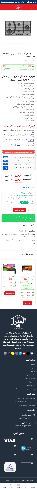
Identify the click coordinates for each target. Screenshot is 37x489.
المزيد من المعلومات (29, 187)
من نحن (33, 371)
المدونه (33, 368)
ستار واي (7, 234)
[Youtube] (24, 353)
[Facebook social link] (28, 243)
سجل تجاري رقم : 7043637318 (25, 398)
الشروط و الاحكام (30, 378)
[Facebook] (32, 353)
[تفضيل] (23, 263)
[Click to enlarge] (32, 42)
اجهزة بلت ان (15, 234)
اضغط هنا (31, 141)
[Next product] (3, 49)
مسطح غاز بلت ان (24, 240)
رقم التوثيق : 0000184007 (27, 405)
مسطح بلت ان (25, 236)
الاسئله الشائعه (30, 385)
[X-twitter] (28, 353)
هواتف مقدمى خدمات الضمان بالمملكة (23, 389)
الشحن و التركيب (30, 382)
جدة (17, 202)
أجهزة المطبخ (25, 234)
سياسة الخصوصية (30, 375)
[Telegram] (20, 353)
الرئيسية (33, 364)
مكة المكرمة (24, 202)
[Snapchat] (12, 353)
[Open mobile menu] (33, 7)
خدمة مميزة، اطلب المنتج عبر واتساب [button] (19, 218)
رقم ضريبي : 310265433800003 (25, 402)
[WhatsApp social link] (24, 243)
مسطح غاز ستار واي (12, 240)
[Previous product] (7, 49)
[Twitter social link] (26, 243)
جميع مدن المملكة (8, 202)
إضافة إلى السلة (19, 210)
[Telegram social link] (21, 243)
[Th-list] (5, 353)
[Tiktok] (16, 353)
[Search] (8, 7)
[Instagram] (9, 353)
